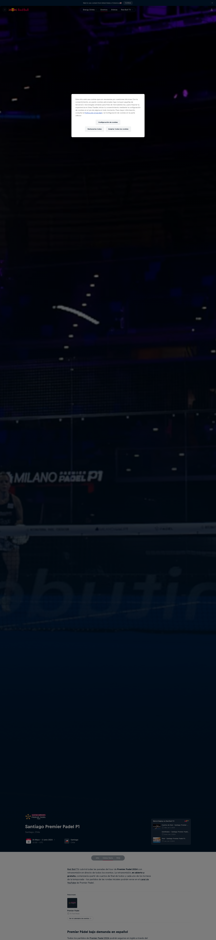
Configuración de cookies (108, 122)
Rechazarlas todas (95, 129)
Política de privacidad (93, 113)
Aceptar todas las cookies (118, 129)
